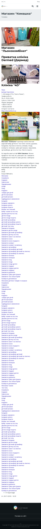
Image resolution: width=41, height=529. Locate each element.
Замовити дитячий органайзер (11, 232)
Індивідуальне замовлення (10, 199)
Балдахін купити (6, 205)
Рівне (3, 90)
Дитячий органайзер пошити (11, 224)
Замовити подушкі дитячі (10, 268)
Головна (4, 17)
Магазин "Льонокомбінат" (14, 49)
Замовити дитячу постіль (10, 235)
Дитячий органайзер (8, 220)
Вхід (38, 1)
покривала (5, 178)
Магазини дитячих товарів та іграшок (14, 281)
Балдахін (4, 201)
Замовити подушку (7, 270)
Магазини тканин (7, 386)
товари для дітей (7, 193)
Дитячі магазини (7, 195)
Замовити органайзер (8, 247)
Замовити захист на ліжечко (11, 237)
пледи (3, 186)
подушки (4, 180)
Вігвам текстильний (8, 209)
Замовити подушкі (7, 266)
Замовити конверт (7, 243)
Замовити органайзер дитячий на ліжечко (15, 251)
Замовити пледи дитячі (9, 264)
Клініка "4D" (10, 85)
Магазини (4, 176)
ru (4, 1)
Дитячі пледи (5, 216)
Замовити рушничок (8, 272)
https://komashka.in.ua (8, 111)
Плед (3, 188)
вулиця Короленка (7, 92)
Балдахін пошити (7, 207)
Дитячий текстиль (7, 226)
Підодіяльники (6, 184)
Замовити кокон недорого (10, 241)
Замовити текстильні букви (10, 276)
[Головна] (4, 6)
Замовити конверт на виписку (11, 245)
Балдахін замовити (7, 203)
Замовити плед (6, 260)
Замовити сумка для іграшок (11, 274)
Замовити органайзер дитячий (11, 249)
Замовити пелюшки (8, 258)
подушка (4, 190)
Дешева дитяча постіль (9, 214)
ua (2, 1)
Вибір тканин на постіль (9, 211)
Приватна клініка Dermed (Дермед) (14, 58)
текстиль (4, 388)
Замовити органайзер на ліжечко (12, 253)
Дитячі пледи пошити (8, 218)
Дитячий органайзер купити (10, 222)
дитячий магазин (7, 197)
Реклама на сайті (20, 516)
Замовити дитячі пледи (9, 230)
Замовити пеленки (7, 256)
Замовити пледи (7, 262)
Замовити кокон (7, 239)
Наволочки (5, 182)
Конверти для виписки (9, 279)
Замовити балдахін (7, 228)
